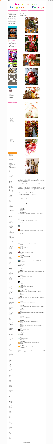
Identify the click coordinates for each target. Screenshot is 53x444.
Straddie (10, 400)
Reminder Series (10, 387)
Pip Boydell (10, 373)
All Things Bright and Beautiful (12, 161)
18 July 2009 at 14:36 (22, 335)
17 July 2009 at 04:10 (22, 309)
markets (9, 326)
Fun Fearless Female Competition (12, 281)
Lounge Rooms (10, 322)
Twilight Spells (21, 320)
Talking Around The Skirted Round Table (12, 118)
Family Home (10, 266)
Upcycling (10, 423)
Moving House (10, 338)
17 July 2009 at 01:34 (22, 294)
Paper (9, 364)
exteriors (10, 262)
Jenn (20, 337)
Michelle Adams (10, 334)
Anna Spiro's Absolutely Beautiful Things (12, 166)
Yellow (9, 439)
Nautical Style (10, 348)
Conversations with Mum (11, 237)
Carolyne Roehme (10, 217)
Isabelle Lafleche (22, 285)
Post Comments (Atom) (23, 351)
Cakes (9, 212)
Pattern (9, 368)
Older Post (44, 350)
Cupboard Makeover (12, 121)
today (9, 415)
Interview (10, 308)
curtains (9, 242)
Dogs (9, 250)
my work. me (10, 347)
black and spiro (10, 191)
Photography (10, 370)
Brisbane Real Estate (11, 209)
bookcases (10, 204)
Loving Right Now (11, 324)
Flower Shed (10, 274)
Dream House (10, 253)
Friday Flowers (11, 120)
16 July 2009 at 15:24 (22, 268)
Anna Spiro (10, 13)
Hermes (9, 293)
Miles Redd (10, 335)
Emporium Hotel (10, 259)
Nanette (19, 178)
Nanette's (28, 183)
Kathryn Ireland (10, 312)
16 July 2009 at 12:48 (22, 226)
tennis (9, 411)
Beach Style (10, 182)
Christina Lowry (22, 264)
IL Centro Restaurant (11, 302)
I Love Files (10, 301)
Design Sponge (10, 247)
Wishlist (10, 438)
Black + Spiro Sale (11, 190)
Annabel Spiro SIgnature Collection (12, 167)
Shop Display (10, 394)
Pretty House (11, 133)
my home (10, 342)
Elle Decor (10, 257)
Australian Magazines (11, 177)
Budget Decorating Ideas (11, 210)
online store (10, 360)
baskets (9, 180)
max (9, 327)
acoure (21, 259)
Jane (20, 250)
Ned (9, 349)
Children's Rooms (10, 221)
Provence (10, 381)
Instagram (10, 306)
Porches (9, 376)
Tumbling (10, 137)
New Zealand (10, 353)
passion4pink (21, 280)
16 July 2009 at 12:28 (22, 222)
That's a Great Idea (11, 136)
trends (9, 418)
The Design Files (11, 93)
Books (9, 205)
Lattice (9, 317)
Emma (21, 324)
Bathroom (10, 181)
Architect (10, 171)
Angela (21, 301)
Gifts (9, 285)
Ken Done (10, 314)
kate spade (10, 311)
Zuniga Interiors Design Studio (23, 289)
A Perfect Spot (11, 135)
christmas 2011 (10, 225)
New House (10, 350)
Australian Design (10, 176)
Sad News (10, 391)
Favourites (10, 269)
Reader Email (10, 385)
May (10, 143)
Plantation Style (10, 374)
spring (9, 397)
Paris (9, 365)
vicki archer (21, 255)
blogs (9, 201)
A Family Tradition (11, 156)
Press (9, 379)
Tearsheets (10, 410)
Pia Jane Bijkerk (10, 371)
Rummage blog (24, 178)
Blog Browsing (10, 195)
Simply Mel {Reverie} (22, 212)
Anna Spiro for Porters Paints (12, 164)
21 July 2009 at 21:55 (22, 339)
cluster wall (10, 230)
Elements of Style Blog (11, 95)
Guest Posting (10, 288)
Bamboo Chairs (10, 179)
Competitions (10, 236)
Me (9, 330)
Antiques (10, 169)
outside (9, 363)
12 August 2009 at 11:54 (22, 347)
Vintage (9, 428)
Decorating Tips (10, 245)
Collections (10, 231)
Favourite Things (10, 268)
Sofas (9, 396)
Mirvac (9, 337)
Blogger (29, 442)
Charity (9, 220)
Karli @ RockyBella (22, 341)
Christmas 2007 (10, 222)
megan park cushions (11, 332)
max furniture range (11, 328)
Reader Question (10, 386)
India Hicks (10, 304)
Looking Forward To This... (12, 123)
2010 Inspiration (10, 154)
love (9, 323)
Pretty (9, 380)
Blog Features (10, 196)
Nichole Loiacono (22, 246)
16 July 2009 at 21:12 (22, 278)
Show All (15, 100)
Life (9, 318)
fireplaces (10, 271)
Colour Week (10, 235)
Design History (10, 246)
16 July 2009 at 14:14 (22, 248)
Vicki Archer (10, 426)
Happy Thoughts (10, 290)
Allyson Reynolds (10, 162)
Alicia (20, 328)
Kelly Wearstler (10, 313)
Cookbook (10, 238)
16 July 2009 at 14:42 (22, 257)
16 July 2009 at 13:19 (22, 239)
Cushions (10, 243)
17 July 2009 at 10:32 (22, 322)
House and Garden (11, 298)
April (10, 144)
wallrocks (10, 430)
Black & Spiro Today (12, 141)
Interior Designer (10, 307)
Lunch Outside (11, 140)
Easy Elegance (11, 132)
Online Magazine (10, 358)
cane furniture (10, 216)
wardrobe (10, 431)
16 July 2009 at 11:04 (22, 210)
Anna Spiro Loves (11, 165)
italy (9, 309)
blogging (10, 200)
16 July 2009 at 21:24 (22, 283)
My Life (10, 344)
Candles (9, 215)
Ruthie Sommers (10, 390)
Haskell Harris (10, 292)
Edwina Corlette (10, 256)
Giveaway (10, 286)
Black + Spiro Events (11, 188)
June (10, 142)
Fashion (9, 267)
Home (31, 350)
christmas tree (10, 227)
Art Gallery (10, 172)
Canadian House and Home (11, 214)
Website (9, 432)
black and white (10, 194)
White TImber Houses (11, 435)
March (10, 145)
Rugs (9, 389)
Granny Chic (10, 287)
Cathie (21, 275)
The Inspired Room (11, 97)
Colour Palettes (10, 233)
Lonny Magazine (10, 321)
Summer (10, 404)
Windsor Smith (10, 436)
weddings (10, 433)
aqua (9, 170)
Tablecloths (10, 407)
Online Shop (10, 359)
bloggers (10, 199)
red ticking (21, 224)
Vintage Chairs (11, 119)
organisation (10, 361)
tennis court (10, 412)
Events (9, 261)
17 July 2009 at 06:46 (22, 318)
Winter (9, 437)
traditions (10, 416)
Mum (9, 339)
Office (9, 356)
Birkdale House (10, 185)
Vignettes (10, 427)
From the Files (11, 122)
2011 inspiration (10, 155)
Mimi (20, 296)
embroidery (10, 258)
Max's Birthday (10, 329)
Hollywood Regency (11, 295)
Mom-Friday (21, 270)
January (10, 147)
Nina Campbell (10, 354)
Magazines (10, 325)
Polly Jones (21, 311)
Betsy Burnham (10, 184)
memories (10, 333)
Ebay (9, 255)
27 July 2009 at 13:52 (22, 343)
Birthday (10, 186)
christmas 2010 (10, 224)
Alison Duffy (21, 345)
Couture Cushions (10, 240)
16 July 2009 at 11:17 (22, 215)
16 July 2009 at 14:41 (22, 253)
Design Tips (10, 248)
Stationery (10, 399)
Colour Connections (11, 232)
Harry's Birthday (10, 291)
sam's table (10, 392)
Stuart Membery (10, 401)
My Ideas (10, 343)
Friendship (10, 278)
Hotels (9, 297)
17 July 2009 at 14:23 (22, 326)
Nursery (10, 355)
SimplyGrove (10, 88)
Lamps (9, 316)
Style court (10, 402)
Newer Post (19, 350)
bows (9, 207)
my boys (10, 340)
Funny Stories (10, 283)
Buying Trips (10, 211)
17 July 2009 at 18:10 (22, 330)
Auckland (10, 174)
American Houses (10, 163)
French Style (10, 276)
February (11, 146)
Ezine (9, 263)
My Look (10, 345)
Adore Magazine (10, 159)
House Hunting (10, 299)
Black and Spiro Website (11, 193)
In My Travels (10, 303)
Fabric (9, 264)
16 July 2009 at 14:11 (22, 244)
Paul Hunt (10, 369)
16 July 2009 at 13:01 (22, 233)
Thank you (10, 413)
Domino (10, 251)
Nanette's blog (42, 184)
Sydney (9, 406)
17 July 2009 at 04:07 (22, 303)
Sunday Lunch (10, 405)
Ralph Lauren (10, 384)
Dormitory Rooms (11, 252)
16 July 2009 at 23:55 (22, 287)
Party (9, 366)
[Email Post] (26, 203)
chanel (9, 219)
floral (9, 272)
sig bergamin (10, 395)
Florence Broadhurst (11, 273)
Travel (9, 417)
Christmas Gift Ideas (11, 226)
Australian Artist (10, 175)
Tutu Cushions (10, 421)
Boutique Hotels (10, 206)
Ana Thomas (21, 332)
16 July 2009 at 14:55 (22, 262)
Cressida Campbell (11, 241)
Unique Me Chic (10, 422)
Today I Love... (11, 138)
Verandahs (10, 425)
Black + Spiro (10, 187)
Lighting (10, 319)
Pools (9, 375)
